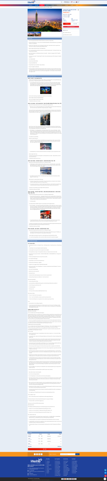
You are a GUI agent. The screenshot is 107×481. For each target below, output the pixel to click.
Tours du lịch (33, 7)
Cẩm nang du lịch (59, 5)
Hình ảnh (66, 5)
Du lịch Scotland (66, 467)
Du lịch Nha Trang (57, 475)
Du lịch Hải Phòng (57, 463)
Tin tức (53, 5)
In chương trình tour (71, 26)
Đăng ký (77, 454)
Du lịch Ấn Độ (74, 470)
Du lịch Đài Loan (74, 463)
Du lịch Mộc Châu (57, 470)
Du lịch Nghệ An (57, 472)
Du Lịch (42, 5)
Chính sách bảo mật (30, 478)
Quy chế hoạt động (36, 478)
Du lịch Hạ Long (57, 461)
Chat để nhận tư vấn (105, 473)
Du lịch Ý (65, 463)
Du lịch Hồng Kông (74, 466)
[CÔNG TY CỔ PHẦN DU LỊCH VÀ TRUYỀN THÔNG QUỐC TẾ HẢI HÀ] (36, 461)
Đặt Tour (44, 449)
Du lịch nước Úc (66, 471)
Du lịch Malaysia (74, 467)
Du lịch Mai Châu (57, 467)
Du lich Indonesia (74, 471)
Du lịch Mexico (66, 474)
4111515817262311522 (105, 470)
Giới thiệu (36, 5)
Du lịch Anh (65, 466)
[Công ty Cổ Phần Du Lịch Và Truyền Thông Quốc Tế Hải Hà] (31, 2)
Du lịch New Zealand (66, 470)
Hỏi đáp (72, 5)
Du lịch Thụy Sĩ (66, 461)
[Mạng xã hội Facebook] (35, 454)
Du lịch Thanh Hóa (57, 474)
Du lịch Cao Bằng (57, 466)
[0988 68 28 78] (105, 476)
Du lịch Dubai (74, 472)
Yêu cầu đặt (75, 23)
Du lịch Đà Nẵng (57, 471)
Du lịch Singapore (74, 461)
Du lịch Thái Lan (74, 462)
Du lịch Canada (66, 472)
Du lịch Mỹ (65, 475)
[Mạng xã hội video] (39, 454)
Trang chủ (30, 5)
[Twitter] (37, 454)
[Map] (41, 454)
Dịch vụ (47, 5)
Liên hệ (77, 5)
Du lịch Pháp (65, 462)
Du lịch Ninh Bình (57, 462)
